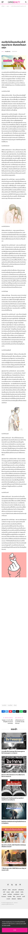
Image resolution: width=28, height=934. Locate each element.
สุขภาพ (4, 894)
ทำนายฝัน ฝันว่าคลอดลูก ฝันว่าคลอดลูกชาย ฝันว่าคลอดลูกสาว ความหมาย (13, 752)
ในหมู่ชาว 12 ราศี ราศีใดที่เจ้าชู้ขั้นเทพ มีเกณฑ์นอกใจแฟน (7, 721)
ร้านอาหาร (4, 896)
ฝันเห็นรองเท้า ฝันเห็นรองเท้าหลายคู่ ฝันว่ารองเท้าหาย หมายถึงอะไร (13, 799)
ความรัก (8, 899)
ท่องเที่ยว (10, 896)
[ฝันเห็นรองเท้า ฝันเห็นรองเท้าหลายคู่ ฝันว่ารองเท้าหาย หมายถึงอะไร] (14, 787)
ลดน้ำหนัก (10, 894)
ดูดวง (22, 894)
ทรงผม (8, 892)
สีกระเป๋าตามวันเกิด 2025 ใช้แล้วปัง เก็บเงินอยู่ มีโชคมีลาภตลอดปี (14, 846)
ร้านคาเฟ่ (19, 896)
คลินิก (9, 889)
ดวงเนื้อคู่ (10, 705)
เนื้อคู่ (15, 705)
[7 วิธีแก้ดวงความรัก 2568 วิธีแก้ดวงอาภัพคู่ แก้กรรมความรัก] (14, 858)
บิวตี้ (4, 892)
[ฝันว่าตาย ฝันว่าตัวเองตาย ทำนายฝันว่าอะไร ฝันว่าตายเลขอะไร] (14, 764)
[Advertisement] (14, 24)
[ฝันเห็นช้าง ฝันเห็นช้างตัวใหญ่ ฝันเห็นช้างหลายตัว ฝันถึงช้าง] (14, 811)
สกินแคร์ (4, 889)
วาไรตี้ (23, 896)
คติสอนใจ (14, 899)
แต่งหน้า (17, 892)
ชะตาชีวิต (4, 705)
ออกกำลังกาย (16, 894)
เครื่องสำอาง (21, 889)
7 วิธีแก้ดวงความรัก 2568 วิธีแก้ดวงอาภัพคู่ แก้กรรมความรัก (14, 869)
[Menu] (3, 2)
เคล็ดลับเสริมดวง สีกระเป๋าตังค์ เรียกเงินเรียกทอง (19, 721)
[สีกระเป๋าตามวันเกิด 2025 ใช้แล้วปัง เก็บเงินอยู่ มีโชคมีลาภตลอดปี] (14, 834)
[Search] (25, 2)
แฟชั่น (12, 892)
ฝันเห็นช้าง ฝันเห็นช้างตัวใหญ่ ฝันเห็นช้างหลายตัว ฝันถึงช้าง (14, 822)
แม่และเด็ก (14, 889)
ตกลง (14, 930)
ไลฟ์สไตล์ (19, 899)
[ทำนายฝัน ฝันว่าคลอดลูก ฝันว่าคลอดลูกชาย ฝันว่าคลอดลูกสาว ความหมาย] (14, 741)
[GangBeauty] (14, 2)
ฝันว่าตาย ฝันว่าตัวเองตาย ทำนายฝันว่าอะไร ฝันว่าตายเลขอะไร (13, 775)
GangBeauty (7, 51)
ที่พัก (14, 896)
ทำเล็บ (22, 892)
